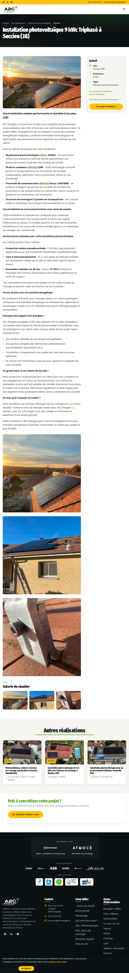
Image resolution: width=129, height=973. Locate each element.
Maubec (107, 953)
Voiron (106, 933)
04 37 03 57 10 (94, 2)
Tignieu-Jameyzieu (113, 948)
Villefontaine (110, 918)
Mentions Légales (84, 939)
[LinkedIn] (8, 2)
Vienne (107, 928)
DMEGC (43, 155)
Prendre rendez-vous (27, 814)
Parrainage (81, 915)
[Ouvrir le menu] (124, 9)
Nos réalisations (18, 23)
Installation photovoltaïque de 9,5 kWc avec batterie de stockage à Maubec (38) (63, 770)
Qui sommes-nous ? (86, 920)
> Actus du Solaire (85, 905)
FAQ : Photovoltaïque (86, 925)
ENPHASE (33, 167)
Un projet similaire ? (106, 106)
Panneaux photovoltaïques (39, 23)
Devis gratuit (82, 910)
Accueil (6, 23)
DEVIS (37, 411)
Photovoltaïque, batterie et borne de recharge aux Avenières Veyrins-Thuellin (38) (21, 770)
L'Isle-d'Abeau (110, 913)
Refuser (10, 968)
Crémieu (108, 938)
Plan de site (81, 943)
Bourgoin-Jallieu (112, 908)
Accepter (26, 968)
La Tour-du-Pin (111, 923)
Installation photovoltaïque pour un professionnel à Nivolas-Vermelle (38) (106, 770)
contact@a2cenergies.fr (115, 2)
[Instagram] (11, 2)
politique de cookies (57, 962)
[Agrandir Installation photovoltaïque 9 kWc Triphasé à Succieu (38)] (15, 700)
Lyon (105, 943)
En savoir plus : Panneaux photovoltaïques (100, 93)
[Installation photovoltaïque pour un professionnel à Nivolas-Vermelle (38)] (107, 752)
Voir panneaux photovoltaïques (103, 99)
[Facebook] (4, 2)
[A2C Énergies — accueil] (10, 9)
